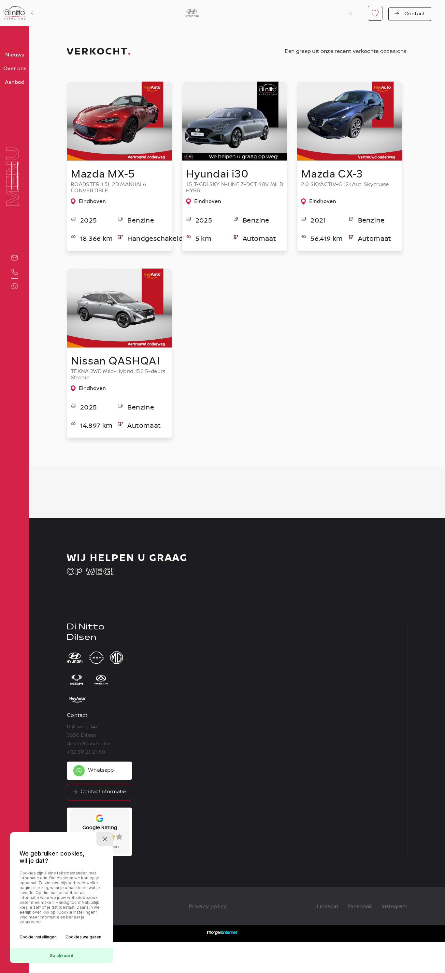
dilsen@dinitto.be (88, 744)
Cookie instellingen (38, 936)
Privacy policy (208, 906)
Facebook (360, 906)
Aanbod (14, 82)
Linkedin (327, 906)
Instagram (394, 906)
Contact (414, 14)
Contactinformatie (103, 792)
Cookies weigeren (83, 936)
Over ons (14, 68)
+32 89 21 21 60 (86, 752)
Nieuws (14, 55)
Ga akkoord (61, 955)
